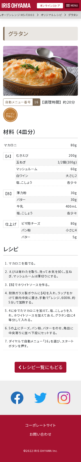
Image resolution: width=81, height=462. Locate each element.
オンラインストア (50, 5)
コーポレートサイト (40, 425)
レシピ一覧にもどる (42, 367)
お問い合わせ (40, 434)
